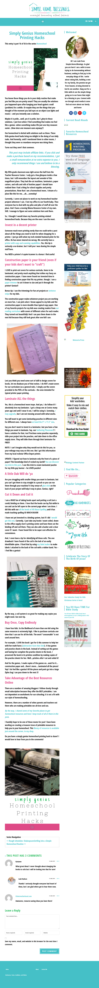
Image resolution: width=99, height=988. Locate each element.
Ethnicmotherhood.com (24, 896)
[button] (42, 21)
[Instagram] (88, 21)
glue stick (46, 485)
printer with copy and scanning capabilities (22, 243)
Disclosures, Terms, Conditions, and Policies (16, 975)
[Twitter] (90, 21)
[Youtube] (91, 21)
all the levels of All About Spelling (33, 509)
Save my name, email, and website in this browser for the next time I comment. (31, 943)
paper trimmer (11, 282)
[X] (84, 113)
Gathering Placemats (44, 430)
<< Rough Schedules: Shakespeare (20, 840)
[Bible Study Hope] (77, 633)
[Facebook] (86, 21)
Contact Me (44, 969)
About (37, 969)
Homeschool (42, 43)
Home (7, 969)
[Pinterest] (80, 113)
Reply (58, 861)
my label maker (43, 544)
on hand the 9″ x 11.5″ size (43, 421)
